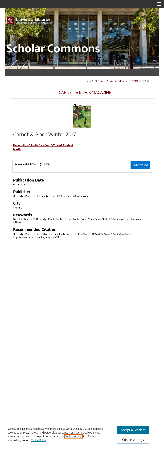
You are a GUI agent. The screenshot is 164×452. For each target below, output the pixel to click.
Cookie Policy (38, 440)
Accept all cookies (133, 430)
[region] (82, 434)
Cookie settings (73, 436)
